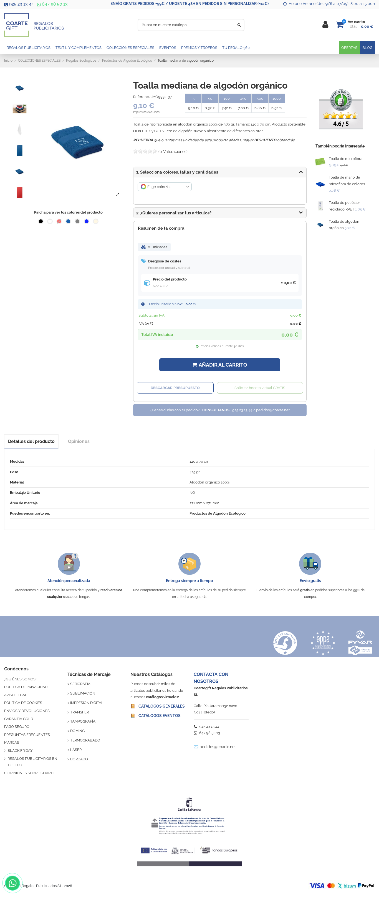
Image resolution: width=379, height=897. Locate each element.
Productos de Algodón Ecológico (218, 513)
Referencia (142, 97)
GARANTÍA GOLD (18, 719)
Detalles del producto (31, 441)
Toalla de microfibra (345, 159)
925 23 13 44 (21, 4)
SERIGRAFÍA (80, 684)
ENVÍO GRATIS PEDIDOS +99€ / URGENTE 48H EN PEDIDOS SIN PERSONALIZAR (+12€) (189, 3)
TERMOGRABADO (85, 740)
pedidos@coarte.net (217, 747)
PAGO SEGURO (16, 727)
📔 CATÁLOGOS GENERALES (157, 706)
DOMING (77, 731)
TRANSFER (79, 712)
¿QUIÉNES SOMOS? (20, 679)
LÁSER (76, 750)
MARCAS (11, 742)
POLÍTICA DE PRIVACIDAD (25, 687)
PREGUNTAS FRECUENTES (27, 735)
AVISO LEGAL (15, 695)
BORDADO (79, 759)
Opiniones (79, 441)
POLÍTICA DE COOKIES (23, 703)
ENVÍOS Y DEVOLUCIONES (27, 711)
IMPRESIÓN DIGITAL (86, 703)
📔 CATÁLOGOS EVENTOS (155, 715)
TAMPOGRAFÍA (82, 721)
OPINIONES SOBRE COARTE (31, 773)
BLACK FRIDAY (19, 750)
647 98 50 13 (54, 4)
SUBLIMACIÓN (82, 693)
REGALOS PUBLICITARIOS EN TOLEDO (32, 761)
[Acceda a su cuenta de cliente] (325, 24)
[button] (219, 213)
